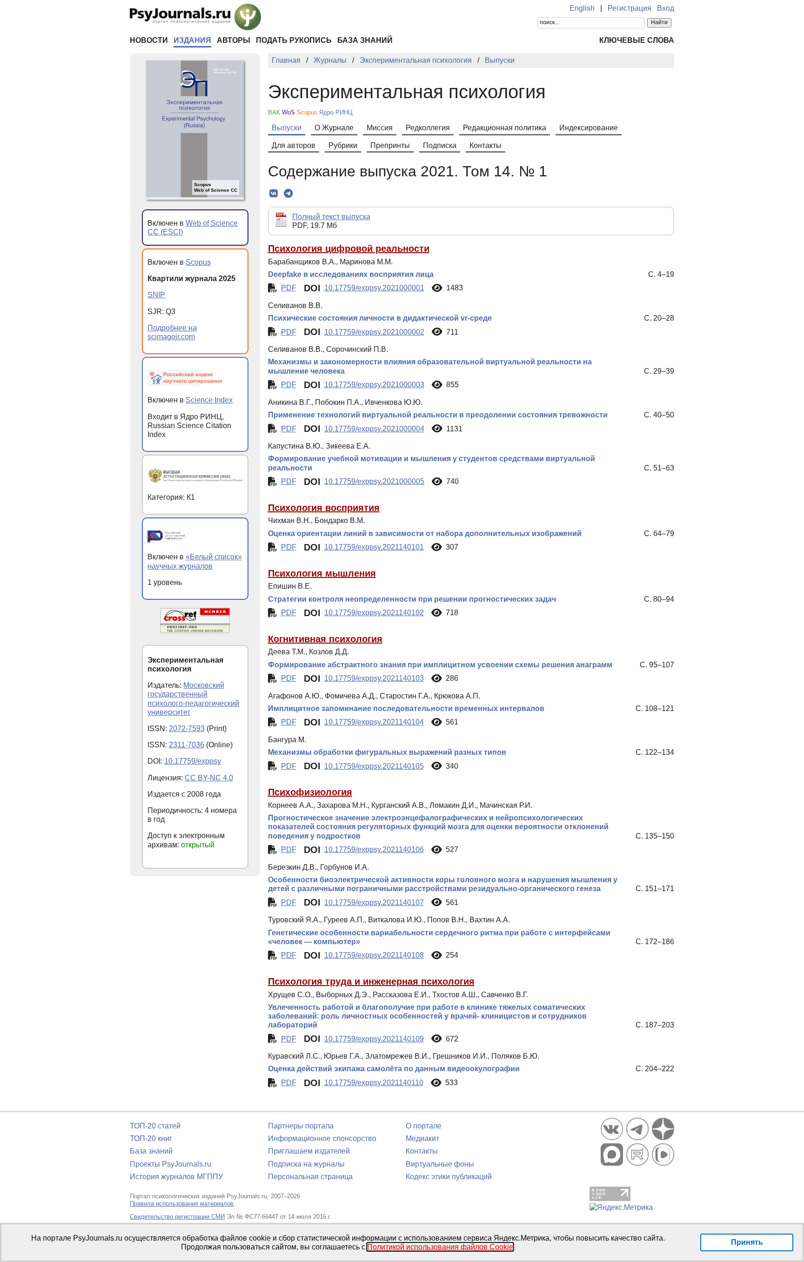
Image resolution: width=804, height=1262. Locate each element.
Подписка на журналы (306, 1164)
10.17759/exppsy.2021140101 (374, 547)
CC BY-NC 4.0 (209, 778)
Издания (192, 40)
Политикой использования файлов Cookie (440, 1247)
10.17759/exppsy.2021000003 (374, 385)
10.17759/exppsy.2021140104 (374, 722)
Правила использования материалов (182, 1203)
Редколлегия (428, 128)
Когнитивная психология (325, 639)
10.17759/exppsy (192, 761)
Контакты (485, 145)
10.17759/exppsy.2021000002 (374, 332)
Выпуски (287, 128)
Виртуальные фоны (440, 1164)
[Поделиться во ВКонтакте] (274, 193)
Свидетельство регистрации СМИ (177, 1216)
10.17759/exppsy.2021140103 (374, 678)
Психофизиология (310, 792)
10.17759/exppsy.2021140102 (374, 613)
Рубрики (342, 145)
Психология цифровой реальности (348, 248)
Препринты (390, 145)
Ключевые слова (636, 40)
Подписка (439, 145)
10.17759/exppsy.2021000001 (374, 288)
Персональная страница (310, 1177)
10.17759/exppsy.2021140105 (374, 766)
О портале (424, 1126)
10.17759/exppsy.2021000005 (374, 481)
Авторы (233, 40)
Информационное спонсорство (322, 1138)
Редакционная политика (504, 128)
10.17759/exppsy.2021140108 (374, 955)
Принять (747, 1242)
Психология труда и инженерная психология (371, 981)
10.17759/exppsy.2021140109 (374, 1039)
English (582, 8)
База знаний (365, 40)
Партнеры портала (301, 1126)
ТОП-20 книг (151, 1138)
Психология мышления (322, 573)
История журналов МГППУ (176, 1177)
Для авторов (293, 145)
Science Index (209, 400)
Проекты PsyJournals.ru (170, 1164)
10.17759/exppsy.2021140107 (374, 902)
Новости (149, 40)
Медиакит (422, 1138)
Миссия (380, 128)
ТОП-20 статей (155, 1126)
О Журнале (334, 128)
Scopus (198, 262)
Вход (665, 8)
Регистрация (629, 8)
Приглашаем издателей (309, 1151)
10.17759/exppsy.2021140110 (373, 1083)
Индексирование (588, 128)
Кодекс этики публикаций (449, 1177)
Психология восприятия (324, 508)
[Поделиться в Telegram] (288, 193)
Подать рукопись (294, 40)
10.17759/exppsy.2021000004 (374, 429)
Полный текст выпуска (331, 217)
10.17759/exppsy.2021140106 (374, 849)
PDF (288, 288)
